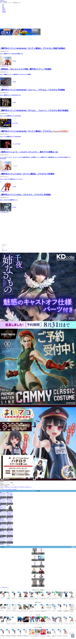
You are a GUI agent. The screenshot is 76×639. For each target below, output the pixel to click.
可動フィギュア (38, 602)
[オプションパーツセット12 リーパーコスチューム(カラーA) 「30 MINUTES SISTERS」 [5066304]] (3, 514)
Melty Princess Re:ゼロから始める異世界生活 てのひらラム (43, 598)
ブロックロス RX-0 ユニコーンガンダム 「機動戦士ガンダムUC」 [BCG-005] (10, 523)
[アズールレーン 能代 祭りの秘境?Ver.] (31, 596)
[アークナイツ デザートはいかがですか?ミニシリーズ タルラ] (20, 609)
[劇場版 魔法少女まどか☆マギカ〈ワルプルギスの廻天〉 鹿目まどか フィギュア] (26, 634)
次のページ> (4, 250)
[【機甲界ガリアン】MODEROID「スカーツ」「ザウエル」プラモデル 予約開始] (5, 106)
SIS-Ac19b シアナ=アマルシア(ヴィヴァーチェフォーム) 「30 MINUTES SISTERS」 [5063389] (3, 504)
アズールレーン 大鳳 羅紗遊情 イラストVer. (41, 573)
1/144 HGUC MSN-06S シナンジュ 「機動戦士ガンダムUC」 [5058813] (10, 504)
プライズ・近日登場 (38, 627)
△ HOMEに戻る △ (4, 587)
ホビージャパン (10, 74)
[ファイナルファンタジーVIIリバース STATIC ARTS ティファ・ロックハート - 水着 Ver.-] (41, 551)
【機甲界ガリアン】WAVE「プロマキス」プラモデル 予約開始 (25, 195)
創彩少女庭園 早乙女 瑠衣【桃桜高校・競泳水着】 (66, 611)
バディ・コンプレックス (14, 157)
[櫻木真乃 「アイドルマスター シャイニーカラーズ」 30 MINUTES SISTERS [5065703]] (3, 534)
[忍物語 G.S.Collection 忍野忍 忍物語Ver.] (35, 571)
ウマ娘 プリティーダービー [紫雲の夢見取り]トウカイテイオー (49, 598)
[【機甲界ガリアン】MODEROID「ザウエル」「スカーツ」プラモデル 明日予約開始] (5, 126)
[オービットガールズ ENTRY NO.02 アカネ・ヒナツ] (3, 596)
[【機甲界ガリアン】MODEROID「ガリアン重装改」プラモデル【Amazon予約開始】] (5, 147)
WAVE (5, 179)
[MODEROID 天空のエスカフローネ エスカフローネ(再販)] (43, 621)
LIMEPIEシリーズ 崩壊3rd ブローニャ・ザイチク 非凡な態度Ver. (35, 554)
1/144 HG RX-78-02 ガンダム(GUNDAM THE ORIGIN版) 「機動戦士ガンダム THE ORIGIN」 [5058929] (10, 517)
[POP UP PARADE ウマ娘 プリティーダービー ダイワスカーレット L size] (41, 577)
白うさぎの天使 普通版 (35, 566)
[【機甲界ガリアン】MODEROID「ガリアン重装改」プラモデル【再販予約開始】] (5, 64)
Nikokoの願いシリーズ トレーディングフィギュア (14, 611)
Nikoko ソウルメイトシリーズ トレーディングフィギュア (8, 611)
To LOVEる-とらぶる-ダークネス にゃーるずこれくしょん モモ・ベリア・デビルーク (60, 636)
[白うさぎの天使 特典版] (35, 558)
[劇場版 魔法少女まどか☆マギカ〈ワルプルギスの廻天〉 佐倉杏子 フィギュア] (3, 634)
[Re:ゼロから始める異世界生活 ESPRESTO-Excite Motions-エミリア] (54, 634)
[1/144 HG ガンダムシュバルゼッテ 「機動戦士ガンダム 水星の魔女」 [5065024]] (10, 495)
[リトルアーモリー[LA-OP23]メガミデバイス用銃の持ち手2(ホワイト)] (14, 621)
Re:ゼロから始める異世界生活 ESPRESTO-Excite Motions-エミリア (54, 636)
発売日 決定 (2, 610)
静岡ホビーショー (37, 157)
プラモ (21, 53)
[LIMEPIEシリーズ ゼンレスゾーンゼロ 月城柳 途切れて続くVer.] (14, 596)
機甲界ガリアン (8, 53)
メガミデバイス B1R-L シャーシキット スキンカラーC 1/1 (71, 623)
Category (1, 484)
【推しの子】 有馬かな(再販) (37, 598)
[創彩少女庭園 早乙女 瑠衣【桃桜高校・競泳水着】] (66, 609)
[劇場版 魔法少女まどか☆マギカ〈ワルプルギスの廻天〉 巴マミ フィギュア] (9, 634)
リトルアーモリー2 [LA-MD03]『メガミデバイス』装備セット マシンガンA (31, 611)
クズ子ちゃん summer (40, 560)
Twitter (3, 8)
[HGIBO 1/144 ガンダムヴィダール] (10, 508)
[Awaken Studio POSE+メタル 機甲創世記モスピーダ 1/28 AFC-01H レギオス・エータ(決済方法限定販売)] (31, 621)
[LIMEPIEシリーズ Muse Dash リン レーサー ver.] (41, 583)
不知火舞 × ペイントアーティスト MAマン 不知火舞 (35, 586)
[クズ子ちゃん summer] (41, 558)
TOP (1, 1)
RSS (3, 6)
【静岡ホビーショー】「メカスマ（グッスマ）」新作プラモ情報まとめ (29, 152)
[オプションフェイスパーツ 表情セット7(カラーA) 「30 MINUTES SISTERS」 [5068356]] (3, 508)
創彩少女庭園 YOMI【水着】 (60, 611)
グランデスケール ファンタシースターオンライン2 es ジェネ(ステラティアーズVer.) (60, 623)
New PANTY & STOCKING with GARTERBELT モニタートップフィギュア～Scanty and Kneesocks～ (49, 636)
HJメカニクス (24, 74)
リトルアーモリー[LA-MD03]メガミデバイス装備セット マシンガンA (8, 623)
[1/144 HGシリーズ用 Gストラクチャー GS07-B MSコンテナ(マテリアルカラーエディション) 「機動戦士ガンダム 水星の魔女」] (10, 534)
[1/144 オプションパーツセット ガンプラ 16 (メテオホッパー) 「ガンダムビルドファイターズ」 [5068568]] (10, 540)
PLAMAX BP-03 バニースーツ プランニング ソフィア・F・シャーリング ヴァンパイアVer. (54, 623)
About (3, 7)
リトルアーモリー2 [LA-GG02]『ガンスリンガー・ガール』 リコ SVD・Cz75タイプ (26, 611)
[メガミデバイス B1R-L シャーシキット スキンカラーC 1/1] (72, 621)
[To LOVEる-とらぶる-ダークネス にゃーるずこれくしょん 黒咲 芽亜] (66, 634)
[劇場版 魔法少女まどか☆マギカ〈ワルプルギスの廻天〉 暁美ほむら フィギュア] (14, 634)
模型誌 (29, 74)
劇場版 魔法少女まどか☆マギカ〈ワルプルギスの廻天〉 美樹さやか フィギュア (20, 636)
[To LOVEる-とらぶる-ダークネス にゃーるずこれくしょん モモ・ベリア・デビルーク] (60, 634)
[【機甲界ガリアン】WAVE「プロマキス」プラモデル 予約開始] (5, 211)
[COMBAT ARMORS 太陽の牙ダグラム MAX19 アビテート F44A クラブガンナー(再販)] (37, 621)
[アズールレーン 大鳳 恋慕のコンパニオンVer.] (26, 596)
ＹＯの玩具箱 (13, 489)
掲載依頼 (4, 11)
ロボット (2, 53)
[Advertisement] (20, 38)
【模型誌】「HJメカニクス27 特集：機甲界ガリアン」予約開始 (25, 69)
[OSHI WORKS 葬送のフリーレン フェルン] (66, 596)
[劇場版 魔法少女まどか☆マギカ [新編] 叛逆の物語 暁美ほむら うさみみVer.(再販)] (35, 577)
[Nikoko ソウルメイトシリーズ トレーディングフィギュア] (9, 609)
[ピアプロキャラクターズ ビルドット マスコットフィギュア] (3, 609)
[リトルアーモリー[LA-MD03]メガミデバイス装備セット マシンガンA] (9, 621)
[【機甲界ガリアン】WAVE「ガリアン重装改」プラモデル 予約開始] (5, 190)
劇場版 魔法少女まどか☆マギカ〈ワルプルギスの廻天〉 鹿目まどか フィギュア (26, 636)
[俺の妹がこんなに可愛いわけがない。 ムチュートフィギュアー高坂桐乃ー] (37, 634)
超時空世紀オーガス (28, 157)
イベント (2, 157)
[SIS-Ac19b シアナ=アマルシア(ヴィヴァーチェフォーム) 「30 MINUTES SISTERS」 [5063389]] (3, 502)
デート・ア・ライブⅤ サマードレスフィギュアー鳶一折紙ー (31, 636)
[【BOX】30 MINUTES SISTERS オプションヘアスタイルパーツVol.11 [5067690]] (3, 521)
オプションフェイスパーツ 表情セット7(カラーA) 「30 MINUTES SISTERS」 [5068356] (3, 510)
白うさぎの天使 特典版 (35, 560)
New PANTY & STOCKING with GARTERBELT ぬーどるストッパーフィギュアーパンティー (43, 636)
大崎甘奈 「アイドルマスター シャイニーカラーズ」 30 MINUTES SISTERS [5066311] (3, 542)
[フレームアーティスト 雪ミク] (54, 609)
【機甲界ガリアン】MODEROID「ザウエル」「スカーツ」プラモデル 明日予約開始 (34, 110)
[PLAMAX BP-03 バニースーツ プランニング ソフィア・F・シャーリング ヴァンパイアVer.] (54, 621)
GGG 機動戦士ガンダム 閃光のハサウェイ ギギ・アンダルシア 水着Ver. (8, 598)
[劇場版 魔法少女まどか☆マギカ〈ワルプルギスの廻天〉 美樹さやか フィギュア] (20, 634)
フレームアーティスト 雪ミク (54, 611)
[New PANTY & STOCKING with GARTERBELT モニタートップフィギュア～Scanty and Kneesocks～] (49, 634)
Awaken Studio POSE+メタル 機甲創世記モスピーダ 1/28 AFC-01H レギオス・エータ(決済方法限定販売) (31, 623)
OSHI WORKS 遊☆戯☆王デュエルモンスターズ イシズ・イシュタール (71, 598)
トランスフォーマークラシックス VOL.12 (48, 623)
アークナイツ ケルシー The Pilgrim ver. (20, 598)
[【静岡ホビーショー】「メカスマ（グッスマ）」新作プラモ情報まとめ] (5, 169)
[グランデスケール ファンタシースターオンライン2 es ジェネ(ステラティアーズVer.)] (60, 621)
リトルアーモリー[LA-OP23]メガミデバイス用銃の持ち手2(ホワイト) (14, 623)
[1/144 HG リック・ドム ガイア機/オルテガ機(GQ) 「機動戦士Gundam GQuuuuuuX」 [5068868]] (10, 527)
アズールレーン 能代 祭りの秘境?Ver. (31, 598)
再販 (19, 53)
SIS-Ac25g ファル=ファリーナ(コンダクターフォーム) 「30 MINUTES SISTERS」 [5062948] (3, 497)
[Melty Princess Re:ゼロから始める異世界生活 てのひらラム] (43, 596)
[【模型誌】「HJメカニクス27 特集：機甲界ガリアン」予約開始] (5, 85)
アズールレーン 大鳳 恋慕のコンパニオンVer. (26, 598)
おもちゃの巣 (8, 489)
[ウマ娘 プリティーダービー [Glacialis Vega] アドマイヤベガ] (41, 564)
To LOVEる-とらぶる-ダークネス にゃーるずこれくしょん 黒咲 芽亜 (66, 636)
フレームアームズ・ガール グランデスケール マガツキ (66, 623)
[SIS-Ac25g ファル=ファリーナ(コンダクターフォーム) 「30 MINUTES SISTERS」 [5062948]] (3, 495)
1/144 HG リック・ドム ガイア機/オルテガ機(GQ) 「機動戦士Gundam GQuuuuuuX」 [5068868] (10, 530)
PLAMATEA (3, 158)
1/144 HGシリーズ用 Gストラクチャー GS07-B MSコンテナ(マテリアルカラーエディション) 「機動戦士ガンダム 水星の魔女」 (10, 536)
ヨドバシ (4, 10)
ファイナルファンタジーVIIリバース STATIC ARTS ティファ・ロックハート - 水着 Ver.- (41, 554)
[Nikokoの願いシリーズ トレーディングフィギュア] (14, 609)
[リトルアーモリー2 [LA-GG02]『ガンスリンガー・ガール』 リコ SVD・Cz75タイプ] (26, 609)
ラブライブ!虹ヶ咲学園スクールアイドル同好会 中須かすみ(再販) (54, 598)
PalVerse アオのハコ (48, 611)
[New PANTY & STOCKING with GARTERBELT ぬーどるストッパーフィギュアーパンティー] (43, 634)
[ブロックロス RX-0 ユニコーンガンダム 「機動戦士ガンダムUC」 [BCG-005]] (10, 521)
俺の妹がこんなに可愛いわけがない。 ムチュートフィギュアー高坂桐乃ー (37, 636)
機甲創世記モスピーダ (54, 157)
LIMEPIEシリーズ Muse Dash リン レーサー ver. (41, 586)
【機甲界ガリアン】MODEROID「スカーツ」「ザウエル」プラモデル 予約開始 (32, 90)
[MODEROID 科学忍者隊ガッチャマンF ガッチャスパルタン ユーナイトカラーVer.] (26, 621)
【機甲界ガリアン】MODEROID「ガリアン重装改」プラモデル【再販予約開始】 (33, 48)
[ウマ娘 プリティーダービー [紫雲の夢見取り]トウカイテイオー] (49, 596)
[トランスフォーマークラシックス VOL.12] (49, 621)
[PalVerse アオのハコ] (49, 609)
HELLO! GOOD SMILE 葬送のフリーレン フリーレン (71, 611)
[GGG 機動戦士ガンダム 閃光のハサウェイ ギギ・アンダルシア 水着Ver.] (9, 596)
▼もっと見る (71, 634)
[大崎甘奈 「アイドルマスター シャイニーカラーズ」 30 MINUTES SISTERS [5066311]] (3, 540)
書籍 (5, 74)
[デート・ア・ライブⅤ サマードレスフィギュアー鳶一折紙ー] (31, 634)
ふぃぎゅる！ (2, 489)
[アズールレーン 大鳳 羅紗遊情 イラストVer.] (41, 571)
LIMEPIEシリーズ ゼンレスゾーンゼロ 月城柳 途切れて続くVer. (14, 598)
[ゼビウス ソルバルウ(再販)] (3, 621)
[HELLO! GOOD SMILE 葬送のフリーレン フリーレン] (72, 609)
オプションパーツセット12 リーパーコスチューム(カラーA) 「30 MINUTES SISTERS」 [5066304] (3, 517)
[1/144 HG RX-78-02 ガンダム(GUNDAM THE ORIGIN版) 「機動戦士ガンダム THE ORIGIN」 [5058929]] (10, 514)
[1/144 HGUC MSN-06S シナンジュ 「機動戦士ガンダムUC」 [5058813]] (10, 502)
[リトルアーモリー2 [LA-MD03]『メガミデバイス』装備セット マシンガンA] (31, 609)
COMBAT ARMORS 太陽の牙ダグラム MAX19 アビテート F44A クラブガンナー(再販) (37, 623)
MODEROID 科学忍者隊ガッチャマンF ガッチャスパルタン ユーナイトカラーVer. (26, 623)
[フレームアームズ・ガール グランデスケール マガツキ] (66, 621)
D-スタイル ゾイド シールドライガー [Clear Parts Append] (20, 623)
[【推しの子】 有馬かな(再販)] (37, 596)
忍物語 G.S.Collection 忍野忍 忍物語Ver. (35, 573)
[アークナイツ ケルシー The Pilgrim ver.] (20, 596)
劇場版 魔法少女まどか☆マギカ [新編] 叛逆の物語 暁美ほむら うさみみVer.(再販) (35, 579)
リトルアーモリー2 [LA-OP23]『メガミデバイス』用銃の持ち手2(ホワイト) (37, 611)
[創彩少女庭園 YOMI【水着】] (60, 609)
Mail (3, 5)
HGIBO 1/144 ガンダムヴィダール (10, 510)
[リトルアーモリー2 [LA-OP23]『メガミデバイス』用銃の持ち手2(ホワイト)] (37, 609)
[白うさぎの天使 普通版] (35, 564)
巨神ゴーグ (68, 157)
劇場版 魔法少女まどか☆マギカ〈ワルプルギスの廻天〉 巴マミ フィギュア (8, 636)
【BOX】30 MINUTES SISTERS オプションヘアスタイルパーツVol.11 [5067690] (3, 523)
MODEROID (15, 53)
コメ (1, 55)
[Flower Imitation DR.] (60, 596)
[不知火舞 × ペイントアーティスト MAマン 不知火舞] (35, 583)
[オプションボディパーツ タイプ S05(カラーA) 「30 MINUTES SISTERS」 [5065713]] (3, 527)
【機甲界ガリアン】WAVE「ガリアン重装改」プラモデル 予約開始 (27, 174)
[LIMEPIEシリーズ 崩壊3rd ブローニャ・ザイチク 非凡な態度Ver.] (35, 551)
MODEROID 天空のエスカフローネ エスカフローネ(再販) (43, 623)
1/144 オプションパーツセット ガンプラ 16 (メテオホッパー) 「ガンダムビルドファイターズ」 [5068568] (10, 542)
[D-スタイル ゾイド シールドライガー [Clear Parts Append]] (20, 621)
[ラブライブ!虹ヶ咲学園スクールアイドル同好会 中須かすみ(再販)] (54, 596)
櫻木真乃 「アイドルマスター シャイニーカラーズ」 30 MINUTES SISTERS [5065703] (3, 536)
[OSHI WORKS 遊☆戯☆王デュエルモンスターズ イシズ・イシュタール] (72, 596)
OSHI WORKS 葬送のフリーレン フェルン (66, 598)
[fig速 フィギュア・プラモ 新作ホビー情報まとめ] (2, 0)
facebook (3, 9)
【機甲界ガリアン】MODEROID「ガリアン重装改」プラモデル (34, 131)
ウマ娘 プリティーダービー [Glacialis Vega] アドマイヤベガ (41, 566)
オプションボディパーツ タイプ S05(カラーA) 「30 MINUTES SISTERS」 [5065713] (3, 530)
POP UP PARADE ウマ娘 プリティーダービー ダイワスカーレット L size (41, 579)
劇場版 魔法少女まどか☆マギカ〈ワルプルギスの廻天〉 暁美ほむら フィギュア (14, 636)
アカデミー (20, 179)
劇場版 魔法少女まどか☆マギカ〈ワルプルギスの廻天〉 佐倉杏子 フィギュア (3, 636)
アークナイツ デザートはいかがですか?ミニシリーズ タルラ (20, 611)
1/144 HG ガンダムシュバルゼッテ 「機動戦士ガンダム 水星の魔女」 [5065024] (10, 497)
